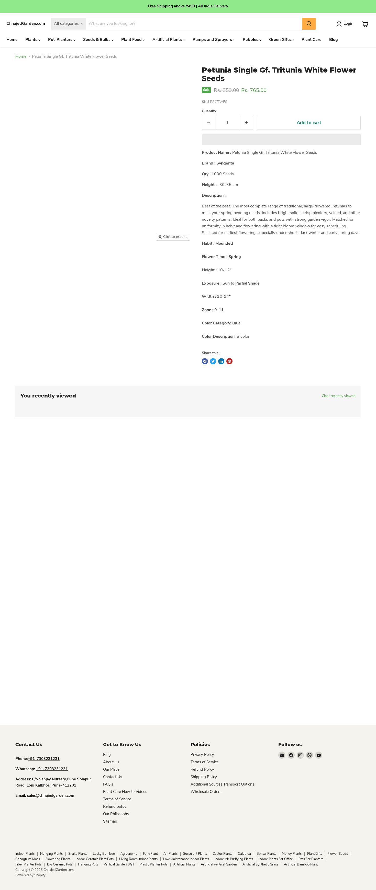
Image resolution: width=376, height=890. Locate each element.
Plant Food (132, 39)
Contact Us (112, 776)
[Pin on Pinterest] (229, 361)
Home (12, 39)
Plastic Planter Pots (154, 864)
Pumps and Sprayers (213, 39)
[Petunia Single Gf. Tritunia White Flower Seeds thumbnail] (30, 258)
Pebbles (251, 39)
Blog (333, 39)
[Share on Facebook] (205, 361)
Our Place (111, 769)
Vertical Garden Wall (119, 864)
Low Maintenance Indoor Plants (186, 859)
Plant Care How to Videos (125, 791)
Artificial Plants (167, 39)
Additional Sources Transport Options (222, 784)
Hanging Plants (51, 853)
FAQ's (108, 784)
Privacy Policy (202, 754)
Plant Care (312, 39)
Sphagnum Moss (27, 859)
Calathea (244, 853)
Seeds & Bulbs (97, 39)
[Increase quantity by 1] (246, 123)
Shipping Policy (204, 776)
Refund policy (114, 806)
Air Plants (170, 853)
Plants (31, 39)
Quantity (209, 111)
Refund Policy (202, 769)
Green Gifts (280, 39)
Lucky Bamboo (104, 853)
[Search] (309, 24)
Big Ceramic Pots (59, 864)
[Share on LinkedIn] (221, 361)
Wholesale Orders (206, 791)
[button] (281, 139)
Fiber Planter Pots (28, 864)
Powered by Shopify (30, 875)
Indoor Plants (25, 853)
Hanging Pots (88, 864)
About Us (111, 762)
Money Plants (292, 853)
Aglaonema (128, 853)
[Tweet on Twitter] (213, 361)
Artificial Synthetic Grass (260, 864)
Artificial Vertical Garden (219, 864)
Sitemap (110, 821)
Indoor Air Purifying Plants (234, 859)
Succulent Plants (195, 853)
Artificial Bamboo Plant (301, 864)
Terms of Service (117, 799)
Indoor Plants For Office (276, 859)
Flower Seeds (338, 853)
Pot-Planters (60, 39)
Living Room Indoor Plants (138, 859)
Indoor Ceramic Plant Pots (95, 859)
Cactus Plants (222, 853)
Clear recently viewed (339, 396)
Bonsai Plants (266, 853)
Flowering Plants (58, 859)
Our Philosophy (116, 813)
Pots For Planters (310, 859)
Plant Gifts (314, 853)
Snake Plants (77, 853)
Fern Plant (150, 853)
